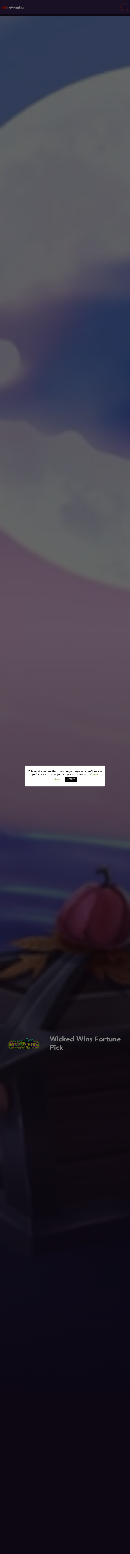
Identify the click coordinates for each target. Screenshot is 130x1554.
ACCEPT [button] (71, 779)
